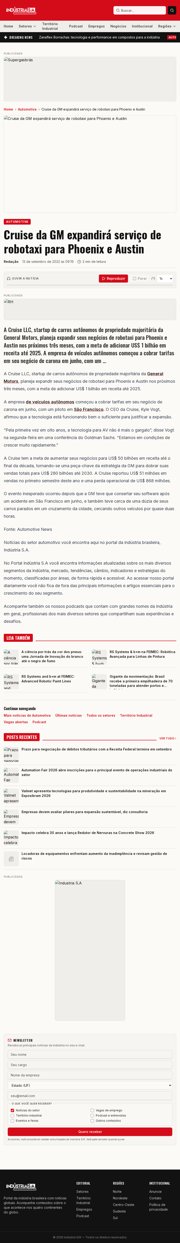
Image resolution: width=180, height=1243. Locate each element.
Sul (115, 1218)
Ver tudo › (167, 738)
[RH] (90, 309)
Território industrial (29, 1115)
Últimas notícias (68, 715)
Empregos (96, 26)
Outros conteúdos (108, 1120)
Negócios (118, 26)
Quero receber (90, 1132)
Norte (117, 1191)
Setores (25, 26)
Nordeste (120, 1198)
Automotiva (27, 109)
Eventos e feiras (27, 1120)
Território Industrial (50, 26)
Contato (155, 1198)
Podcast (76, 26)
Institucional (142, 26)
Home (8, 26)
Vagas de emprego (109, 1110)
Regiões (165, 26)
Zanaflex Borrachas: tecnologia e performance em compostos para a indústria (88, 37)
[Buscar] (172, 10)
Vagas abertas (16, 722)
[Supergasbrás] (90, 79)
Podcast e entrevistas (111, 1115)
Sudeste (119, 1211)
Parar (142, 278)
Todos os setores (100, 715)
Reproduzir (116, 278)
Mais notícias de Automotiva (27, 715)
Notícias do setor (28, 1110)
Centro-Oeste (123, 1205)
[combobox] (140, 10)
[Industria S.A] (90, 950)
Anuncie (155, 1191)
